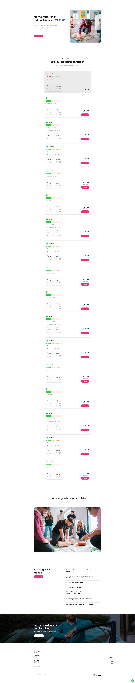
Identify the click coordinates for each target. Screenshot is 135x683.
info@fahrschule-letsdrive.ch (36, 663)
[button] (85, 114)
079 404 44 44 (36, 661)
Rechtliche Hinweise (51, 674)
